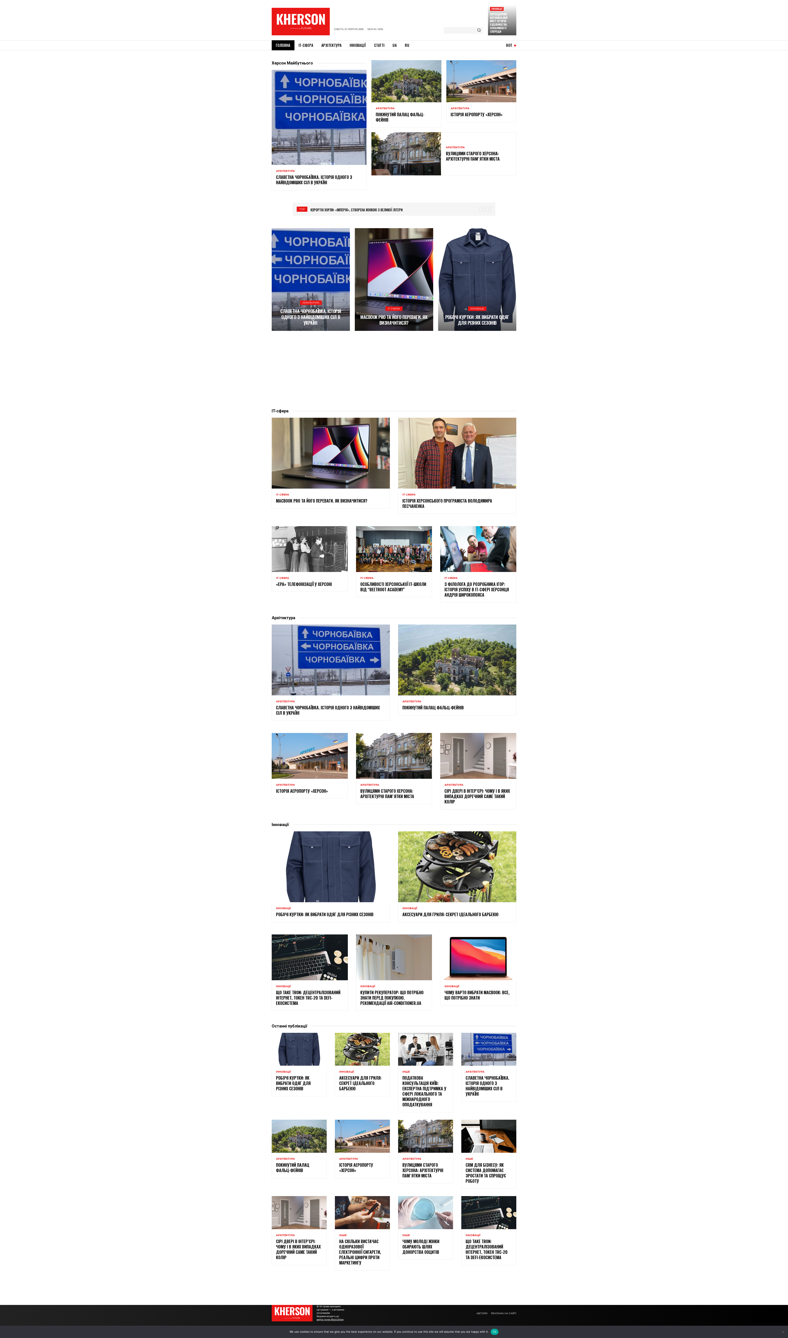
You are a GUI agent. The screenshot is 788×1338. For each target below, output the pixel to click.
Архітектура (285, 171)
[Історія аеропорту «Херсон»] (481, 81)
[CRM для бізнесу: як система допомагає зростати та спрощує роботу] (488, 1136)
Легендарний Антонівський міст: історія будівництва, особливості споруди (498, 22)
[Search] (479, 30)
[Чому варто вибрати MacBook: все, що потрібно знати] (478, 957)
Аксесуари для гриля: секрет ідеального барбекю (450, 914)
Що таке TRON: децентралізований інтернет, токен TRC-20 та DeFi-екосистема (308, 997)
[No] (783, 1332)
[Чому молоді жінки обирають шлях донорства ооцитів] (425, 1212)
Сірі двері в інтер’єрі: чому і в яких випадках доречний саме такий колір (477, 796)
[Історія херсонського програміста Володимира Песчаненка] (457, 453)
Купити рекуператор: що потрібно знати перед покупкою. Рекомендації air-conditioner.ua (392, 997)
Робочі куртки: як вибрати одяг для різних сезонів (477, 320)
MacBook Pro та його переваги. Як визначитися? (393, 320)
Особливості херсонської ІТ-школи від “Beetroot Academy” (393, 586)
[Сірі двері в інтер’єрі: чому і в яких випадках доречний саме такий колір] (478, 756)
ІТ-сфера (394, 308)
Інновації (496, 8)
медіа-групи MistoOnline (330, 1319)
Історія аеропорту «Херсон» (477, 114)
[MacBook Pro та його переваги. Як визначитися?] (394, 279)
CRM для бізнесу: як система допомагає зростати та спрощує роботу (486, 1173)
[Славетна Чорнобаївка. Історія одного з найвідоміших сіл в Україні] (319, 117)
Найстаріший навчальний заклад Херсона (342, 209)
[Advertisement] (394, 369)
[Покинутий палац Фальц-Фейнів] (406, 81)
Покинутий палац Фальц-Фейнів (400, 117)
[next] (488, 209)
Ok (494, 1331)
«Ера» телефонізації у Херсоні (304, 584)
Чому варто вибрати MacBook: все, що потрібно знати (477, 995)
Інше (406, 1072)
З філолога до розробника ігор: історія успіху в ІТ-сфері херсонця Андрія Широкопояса (476, 589)
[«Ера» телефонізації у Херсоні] (310, 549)
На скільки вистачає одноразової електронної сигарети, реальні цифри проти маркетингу (360, 1252)
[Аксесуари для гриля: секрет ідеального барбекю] (457, 866)
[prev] (482, 209)
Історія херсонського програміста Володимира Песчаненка (447, 503)
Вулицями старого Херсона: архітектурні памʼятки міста (473, 156)
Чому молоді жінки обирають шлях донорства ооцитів (420, 1246)
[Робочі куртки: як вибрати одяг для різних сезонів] (477, 279)
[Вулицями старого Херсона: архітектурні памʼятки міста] (406, 153)
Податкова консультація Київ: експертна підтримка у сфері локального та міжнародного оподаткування (424, 1091)
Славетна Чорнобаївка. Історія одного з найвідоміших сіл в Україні (314, 179)
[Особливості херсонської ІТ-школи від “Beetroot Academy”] (394, 549)
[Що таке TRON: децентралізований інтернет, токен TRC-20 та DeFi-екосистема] (310, 957)
